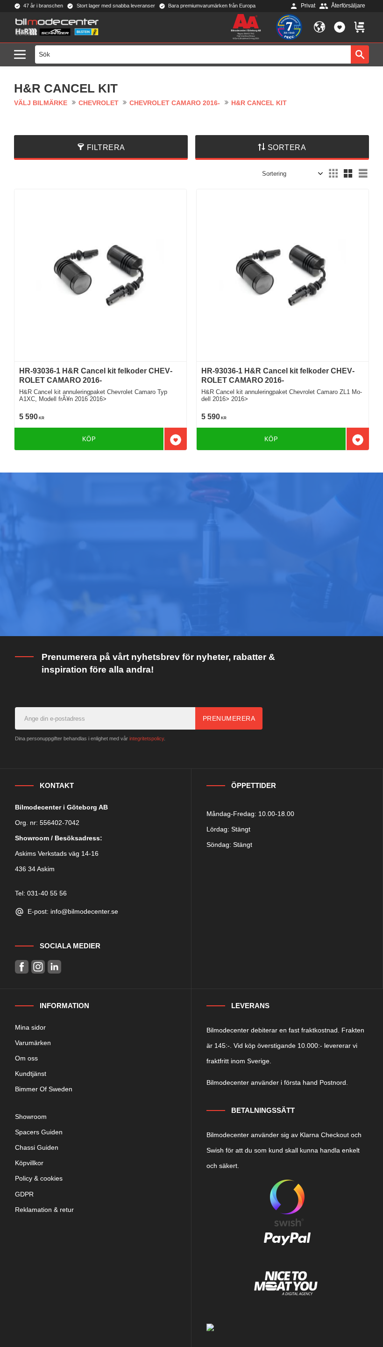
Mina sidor (30, 1027)
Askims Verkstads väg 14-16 (57, 853)
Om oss (26, 1058)
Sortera (287, 147)
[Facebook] (21, 967)
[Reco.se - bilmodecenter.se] (289, 27)
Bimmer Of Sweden (43, 1089)
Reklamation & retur (44, 1209)
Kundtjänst (30, 1073)
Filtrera (106, 147)
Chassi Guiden (36, 1147)
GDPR (24, 1194)
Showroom (31, 1116)
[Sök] (360, 54)
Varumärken (33, 1042)
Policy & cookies (39, 1178)
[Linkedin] (54, 967)
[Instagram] (38, 967)
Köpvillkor (29, 1163)
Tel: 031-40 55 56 (41, 893)
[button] (22, 55)
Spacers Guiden (39, 1132)
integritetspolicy (146, 738)
